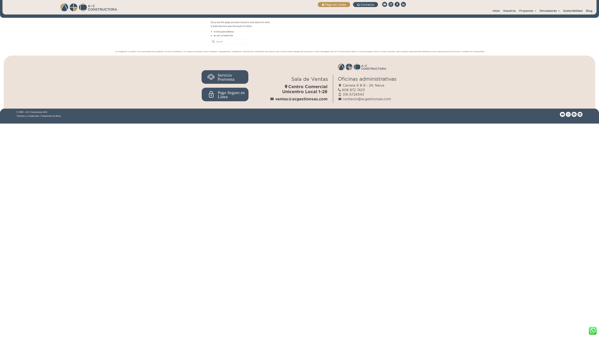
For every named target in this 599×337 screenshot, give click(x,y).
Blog (589, 10)
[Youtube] (562, 114)
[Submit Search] (213, 41)
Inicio (496, 10)
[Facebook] (574, 114)
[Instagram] (568, 114)
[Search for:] (229, 41)
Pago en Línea (335, 4)
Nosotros (509, 10)
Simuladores (548, 10)
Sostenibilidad (572, 10)
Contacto (365, 4)
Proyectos (526, 10)
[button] (527, 11)
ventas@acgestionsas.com (299, 99)
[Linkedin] (579, 114)
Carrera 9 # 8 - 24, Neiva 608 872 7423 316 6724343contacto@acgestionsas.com (364, 92)
